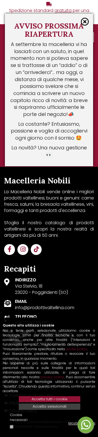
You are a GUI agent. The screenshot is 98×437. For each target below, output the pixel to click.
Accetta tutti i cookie (50, 399)
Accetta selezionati (49, 406)
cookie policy (76, 349)
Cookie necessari (18, 418)
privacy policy (52, 377)
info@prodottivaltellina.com (44, 307)
